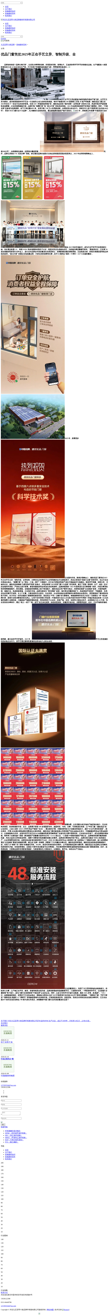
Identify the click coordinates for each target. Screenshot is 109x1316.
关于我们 (8, 26)
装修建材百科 (10, 30)
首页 (7, 23)
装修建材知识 (10, 28)
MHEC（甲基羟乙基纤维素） (16, 1138)
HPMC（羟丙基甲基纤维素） (16, 1133)
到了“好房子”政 (7, 1042)
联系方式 (4, 1292)
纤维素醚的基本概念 (12, 1131)
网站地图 (50, 1310)
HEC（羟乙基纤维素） (13, 1135)
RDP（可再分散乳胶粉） (14, 1140)
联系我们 (8, 32)
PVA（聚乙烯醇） (12, 1142)
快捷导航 (4, 1127)
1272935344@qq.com (8, 1085)
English (3, 39)
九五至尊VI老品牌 (8, 44)
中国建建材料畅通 (7, 1075)
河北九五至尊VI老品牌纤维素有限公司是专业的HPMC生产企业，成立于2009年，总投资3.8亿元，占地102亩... (49, 1021)
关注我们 (4, 1023)
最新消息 (4, 1025)
